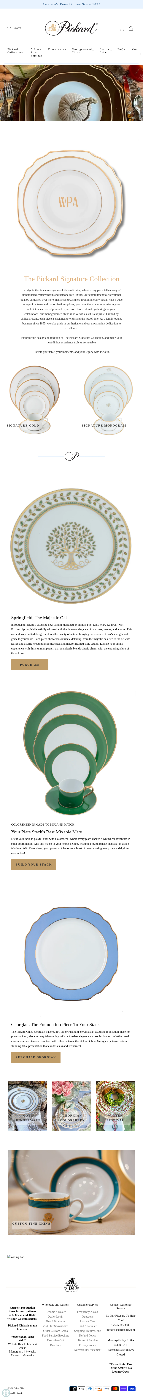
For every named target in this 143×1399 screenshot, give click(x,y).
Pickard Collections (15, 51)
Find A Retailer (87, 1326)
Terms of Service (88, 1340)
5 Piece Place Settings (36, 52)
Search (17, 28)
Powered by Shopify (15, 1393)
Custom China (105, 51)
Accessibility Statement (87, 1349)
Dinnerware (56, 49)
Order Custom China (55, 1330)
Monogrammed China (82, 51)
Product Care (87, 1321)
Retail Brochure (55, 1321)
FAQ (120, 49)
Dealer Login (55, 1316)
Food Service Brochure (55, 1335)
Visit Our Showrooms (55, 1326)
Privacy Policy (87, 1345)
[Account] (122, 28)
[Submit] (11, 27)
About (135, 49)
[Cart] (131, 28)
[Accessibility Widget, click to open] (6, 1393)
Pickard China (19, 1388)
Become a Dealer (55, 1311)
